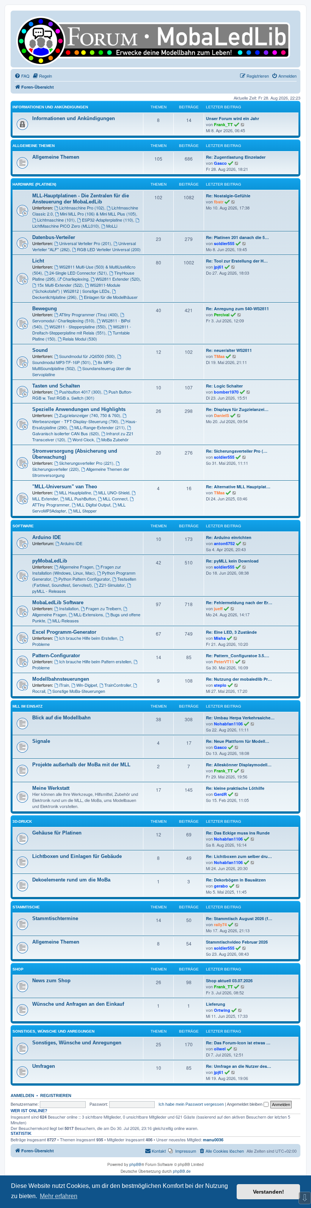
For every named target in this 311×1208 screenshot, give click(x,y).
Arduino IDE (46, 537)
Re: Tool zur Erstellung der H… (237, 261)
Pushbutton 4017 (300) (80, 392)
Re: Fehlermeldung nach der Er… (239, 602)
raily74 (220, 924)
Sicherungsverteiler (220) (55, 469)
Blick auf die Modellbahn (61, 717)
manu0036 (213, 1139)
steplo (220, 685)
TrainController (117, 685)
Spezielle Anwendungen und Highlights (79, 409)
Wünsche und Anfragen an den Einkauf (78, 1004)
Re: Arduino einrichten (228, 537)
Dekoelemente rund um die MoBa (71, 880)
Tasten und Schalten (56, 386)
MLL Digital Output (93, 505)
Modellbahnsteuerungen (60, 679)
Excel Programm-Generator (64, 632)
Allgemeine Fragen (76, 567)
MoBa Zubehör (115, 439)
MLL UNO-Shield (113, 492)
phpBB (135, 1164)
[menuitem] (22, 75)
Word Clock (83, 439)
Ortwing (222, 1010)
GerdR (220, 794)
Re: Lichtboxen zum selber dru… (239, 856)
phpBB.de (182, 1171)
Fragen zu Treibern (103, 608)
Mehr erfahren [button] (58, 1196)
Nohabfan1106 (228, 724)
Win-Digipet (86, 685)
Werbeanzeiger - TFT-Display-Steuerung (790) (75, 421)
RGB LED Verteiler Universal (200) (109, 249)
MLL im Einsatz (27, 706)
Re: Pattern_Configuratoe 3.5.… (237, 655)
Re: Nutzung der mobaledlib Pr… (239, 679)
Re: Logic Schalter (224, 386)
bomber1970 (226, 392)
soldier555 (224, 243)
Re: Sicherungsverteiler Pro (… (236, 451)
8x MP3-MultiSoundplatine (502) (72, 365)
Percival (221, 314)
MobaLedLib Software (57, 602)
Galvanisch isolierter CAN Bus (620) (65, 433)
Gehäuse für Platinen (57, 833)
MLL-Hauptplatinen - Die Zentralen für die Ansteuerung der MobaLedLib (80, 199)
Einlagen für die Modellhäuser (111, 297)
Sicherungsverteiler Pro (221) (86, 463)
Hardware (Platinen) (34, 184)
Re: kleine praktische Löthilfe (235, 788)
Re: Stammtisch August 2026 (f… (239, 918)
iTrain (64, 685)
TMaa (219, 356)
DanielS (221, 415)
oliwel (220, 1049)
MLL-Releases (65, 620)
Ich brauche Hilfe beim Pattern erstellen (95, 661)
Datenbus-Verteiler (53, 237)
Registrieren (55, 1095)
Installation (69, 608)
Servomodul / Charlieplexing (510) (63, 320)
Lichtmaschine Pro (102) (81, 208)
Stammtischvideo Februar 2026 (237, 942)
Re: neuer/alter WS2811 (229, 350)
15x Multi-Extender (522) (60, 285)
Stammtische (26, 907)
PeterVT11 (224, 661)
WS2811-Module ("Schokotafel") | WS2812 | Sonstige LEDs (76, 288)
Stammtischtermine (55, 918)
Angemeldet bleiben (245, 1104)
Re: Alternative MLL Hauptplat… (238, 486)
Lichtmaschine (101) (56, 220)
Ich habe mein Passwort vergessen (191, 1104)
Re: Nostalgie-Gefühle (228, 195)
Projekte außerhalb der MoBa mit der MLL (81, 764)
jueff (218, 608)
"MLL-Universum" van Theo (64, 486)
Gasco (220, 163)
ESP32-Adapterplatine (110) (107, 220)
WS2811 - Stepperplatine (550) (77, 326)
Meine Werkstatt (50, 788)
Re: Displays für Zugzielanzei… (237, 409)
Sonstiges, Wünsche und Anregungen (53, 1031)
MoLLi (111, 226)
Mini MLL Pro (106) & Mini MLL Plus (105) (98, 214)
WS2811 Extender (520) (118, 279)
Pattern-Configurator (56, 655)
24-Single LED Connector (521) (78, 273)
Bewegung (44, 308)
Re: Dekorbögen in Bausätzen (236, 880)
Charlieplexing (75, 279)
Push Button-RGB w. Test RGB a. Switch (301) (82, 395)
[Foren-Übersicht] (155, 39)
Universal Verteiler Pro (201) (85, 243)
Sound (40, 350)
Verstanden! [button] (268, 1192)
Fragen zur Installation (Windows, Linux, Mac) (76, 570)
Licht (38, 261)
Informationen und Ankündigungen (50, 107)
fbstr (218, 202)
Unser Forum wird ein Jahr (232, 118)
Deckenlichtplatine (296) (54, 297)
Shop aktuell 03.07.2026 (229, 980)
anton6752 (224, 543)
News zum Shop (51, 980)
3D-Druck (22, 821)
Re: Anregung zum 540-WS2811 (237, 308)
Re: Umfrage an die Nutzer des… (238, 1066)
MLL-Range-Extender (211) (99, 427)
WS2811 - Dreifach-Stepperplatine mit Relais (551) (81, 329)
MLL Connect (115, 498)
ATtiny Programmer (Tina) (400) (88, 314)
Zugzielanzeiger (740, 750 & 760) (89, 415)
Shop (18, 969)
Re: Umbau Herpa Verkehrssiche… (240, 717)
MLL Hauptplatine (75, 492)
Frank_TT (223, 124)
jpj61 (218, 267)
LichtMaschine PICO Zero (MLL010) (65, 226)
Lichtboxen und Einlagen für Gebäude (77, 856)
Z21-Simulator (112, 585)
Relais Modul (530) (80, 339)
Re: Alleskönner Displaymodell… (239, 764)
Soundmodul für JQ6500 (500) (87, 356)
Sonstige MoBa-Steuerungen (78, 691)
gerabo (221, 886)
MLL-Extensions (88, 614)
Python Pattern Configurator (84, 579)
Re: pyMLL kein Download (232, 561)
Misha (220, 638)
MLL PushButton (80, 498)
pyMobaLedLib (49, 561)
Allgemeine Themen (34, 146)
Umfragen (43, 1066)
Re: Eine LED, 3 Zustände (231, 632)
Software (23, 526)
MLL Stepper (85, 511)
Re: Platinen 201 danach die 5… (237, 237)
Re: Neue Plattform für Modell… (237, 741)
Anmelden (22, 1095)
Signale (41, 741)
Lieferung (215, 1004)
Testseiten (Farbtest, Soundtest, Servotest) (84, 582)
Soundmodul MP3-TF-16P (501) (61, 362)
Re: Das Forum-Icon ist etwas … (238, 1042)
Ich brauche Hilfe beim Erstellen (88, 638)
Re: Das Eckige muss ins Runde (238, 833)
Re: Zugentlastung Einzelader (235, 157)
